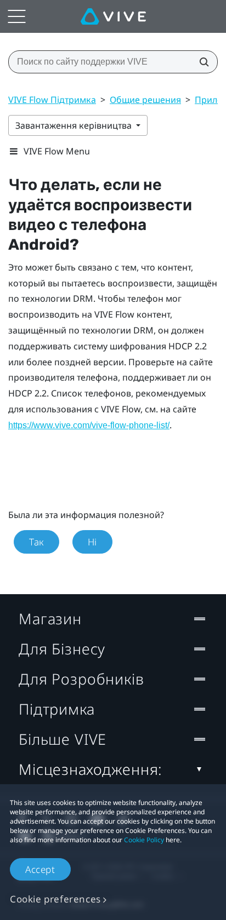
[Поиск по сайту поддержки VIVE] (201, 62)
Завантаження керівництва (74, 125)
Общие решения (145, 100)
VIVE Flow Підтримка (52, 100)
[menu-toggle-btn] (16, 16)
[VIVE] (113, 16)
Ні (92, 542)
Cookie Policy (144, 839)
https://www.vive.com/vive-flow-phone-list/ (89, 425)
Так (36, 542)
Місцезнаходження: (90, 769)
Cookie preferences (55, 899)
